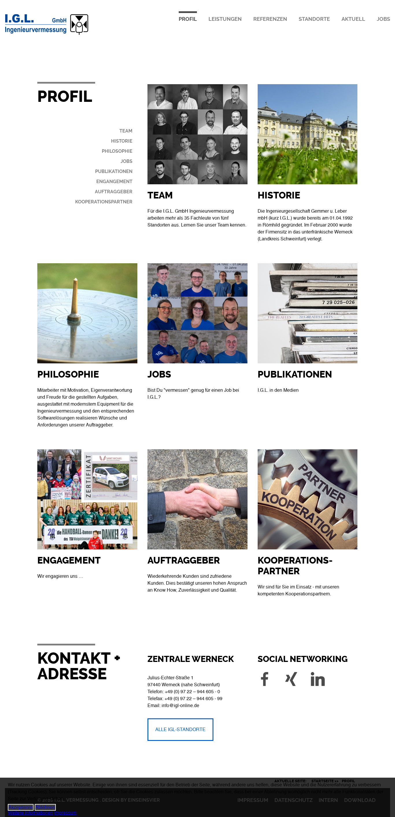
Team (125, 131)
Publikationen (113, 171)
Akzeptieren (20, 807)
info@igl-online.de (180, 705)
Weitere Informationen (30, 813)
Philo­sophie (68, 374)
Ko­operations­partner (295, 566)
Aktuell (353, 19)
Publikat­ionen (295, 374)
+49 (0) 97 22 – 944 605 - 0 (192, 691)
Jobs (383, 19)
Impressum (65, 813)
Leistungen (225, 19)
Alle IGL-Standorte (180, 729)
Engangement (114, 181)
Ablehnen (45, 807)
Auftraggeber (113, 191)
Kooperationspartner (103, 202)
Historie (121, 141)
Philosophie (117, 151)
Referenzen (270, 19)
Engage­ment (69, 560)
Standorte (314, 19)
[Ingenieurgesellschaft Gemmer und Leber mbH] (69, 35)
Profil (188, 19)
